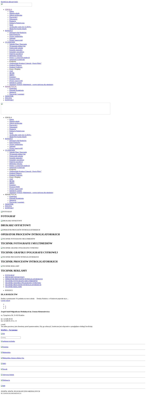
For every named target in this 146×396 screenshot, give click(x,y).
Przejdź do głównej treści (9, 2)
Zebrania (12, 38)
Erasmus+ (12, 77)
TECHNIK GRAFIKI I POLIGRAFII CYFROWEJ (23, 283)
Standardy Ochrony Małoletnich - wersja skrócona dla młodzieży (31, 84)
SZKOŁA (8, 9)
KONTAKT (9, 100)
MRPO (11, 75)
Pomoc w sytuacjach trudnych (19, 58)
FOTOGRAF (9, 275)
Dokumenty (13, 19)
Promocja (12, 21)
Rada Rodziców (14, 34)
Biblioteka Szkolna (15, 56)
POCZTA (8, 98)
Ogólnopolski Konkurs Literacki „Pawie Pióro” (25, 63)
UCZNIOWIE (10, 42)
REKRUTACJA (10, 86)
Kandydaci (13, 88)
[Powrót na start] (16, 6)
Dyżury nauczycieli (16, 40)
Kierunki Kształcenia (16, 90)
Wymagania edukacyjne (17, 46)
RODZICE (9, 31)
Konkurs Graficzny (15, 67)
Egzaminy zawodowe (16, 52)
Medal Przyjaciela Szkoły (18, 29)
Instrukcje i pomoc (15, 83)
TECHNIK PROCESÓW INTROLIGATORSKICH (23, 285)
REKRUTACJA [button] (10, 194)
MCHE (11, 73)
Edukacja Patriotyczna (16, 23)
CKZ (11, 71)
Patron (11, 11)
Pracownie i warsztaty (16, 94)
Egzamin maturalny (16, 50)
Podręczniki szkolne (16, 48)
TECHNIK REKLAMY (13, 287)
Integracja (12, 92)
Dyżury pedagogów (16, 36)
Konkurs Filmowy (15, 65)
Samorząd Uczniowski (17, 59)
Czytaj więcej (5, 300)
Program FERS (14, 79)
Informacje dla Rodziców (18, 32)
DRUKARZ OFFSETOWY (15, 277)
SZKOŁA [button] (8, 117)
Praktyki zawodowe (16, 54)
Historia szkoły (14, 13)
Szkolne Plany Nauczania (18, 44)
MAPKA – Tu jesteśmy (9, 330)
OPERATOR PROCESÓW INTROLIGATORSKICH (24, 279)
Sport (11, 25)
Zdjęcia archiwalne (15, 15)
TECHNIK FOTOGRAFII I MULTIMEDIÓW (21, 281)
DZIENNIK (9, 96)
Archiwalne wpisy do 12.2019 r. (20, 27)
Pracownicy (13, 17)
